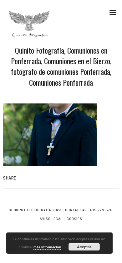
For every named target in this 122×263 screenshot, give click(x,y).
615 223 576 (101, 210)
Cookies (74, 219)
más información (47, 247)
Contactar (76, 210)
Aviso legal (51, 219)
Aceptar (84, 247)
